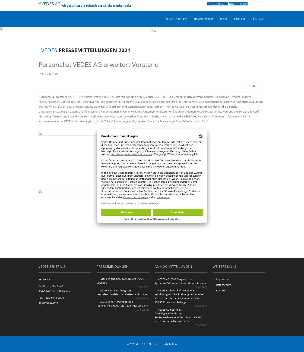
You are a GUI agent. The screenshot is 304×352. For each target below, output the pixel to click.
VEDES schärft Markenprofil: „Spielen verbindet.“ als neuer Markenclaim (122, 303)
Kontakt (259, 19)
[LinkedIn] (262, 85)
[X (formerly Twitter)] (254, 85)
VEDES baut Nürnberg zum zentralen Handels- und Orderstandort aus (122, 292)
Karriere (240, 19)
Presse (223, 19)
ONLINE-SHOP (238, 3)
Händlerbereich (204, 19)
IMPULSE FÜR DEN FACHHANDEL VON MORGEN (120, 281)
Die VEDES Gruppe (176, 19)
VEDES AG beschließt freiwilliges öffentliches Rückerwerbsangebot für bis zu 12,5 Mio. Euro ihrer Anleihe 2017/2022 (179, 315)
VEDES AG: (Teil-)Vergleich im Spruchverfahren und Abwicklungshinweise (180, 281)
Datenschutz (223, 285)
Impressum (222, 279)
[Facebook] (246, 85)
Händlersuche (217, 3)
